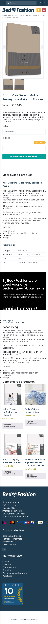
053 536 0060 (8, 508)
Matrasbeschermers (12, 539)
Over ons (6, 564)
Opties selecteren (9, 425)
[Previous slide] (4, 47)
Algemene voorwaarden (29, 619)
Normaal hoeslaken (27, 262)
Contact (6, 561)
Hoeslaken (13, 15)
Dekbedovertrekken (11, 536)
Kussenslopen (9, 544)
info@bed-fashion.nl (12, 511)
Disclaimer (14, 619)
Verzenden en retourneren (15, 573)
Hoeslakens (7, 541)
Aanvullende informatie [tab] (13, 322)
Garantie (6, 570)
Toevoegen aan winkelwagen (24, 156)
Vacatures (7, 576)
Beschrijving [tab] (8, 320)
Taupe (21, 258)
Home (4, 15)
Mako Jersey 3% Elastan (29, 254)
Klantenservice (9, 567)
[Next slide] (42, 47)
